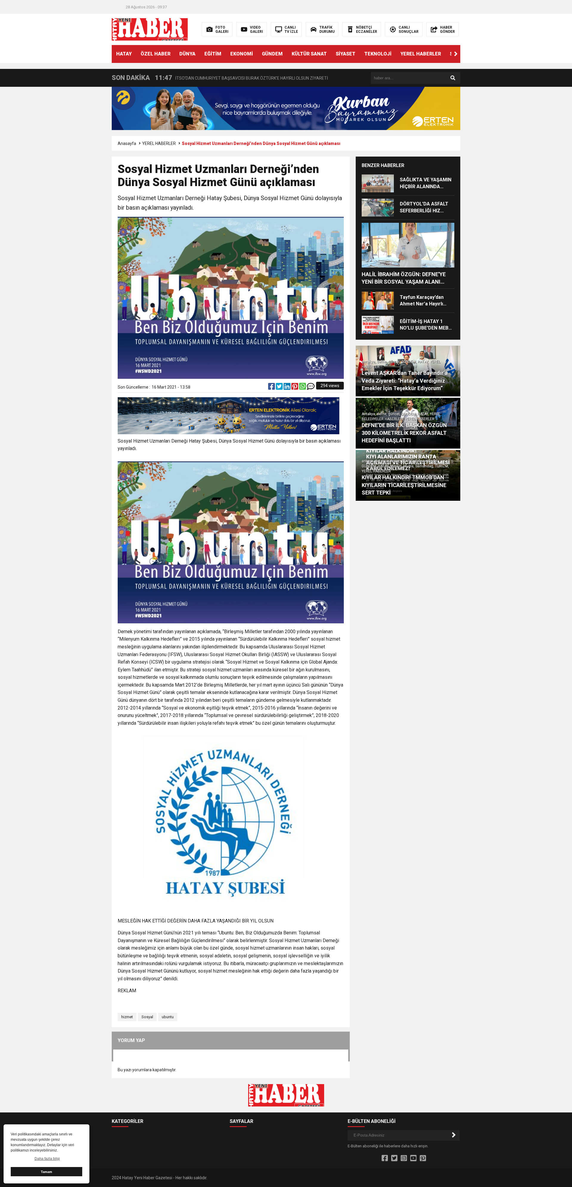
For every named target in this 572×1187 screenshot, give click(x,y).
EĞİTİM (212, 54)
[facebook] (272, 387)
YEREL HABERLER (420, 54)
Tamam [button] (46, 1172)
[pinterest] (295, 387)
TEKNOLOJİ (377, 54)
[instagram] (404, 1158)
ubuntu (168, 1017)
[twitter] (280, 387)
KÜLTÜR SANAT (309, 54)
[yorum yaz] (311, 387)
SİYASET (345, 54)
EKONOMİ (241, 54)
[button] (455, 54)
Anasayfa (127, 143)
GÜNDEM (272, 54)
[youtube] (413, 1158)
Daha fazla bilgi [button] (47, 1159)
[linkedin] (287, 387)
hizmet (127, 1017)
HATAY (124, 54)
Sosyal (147, 1017)
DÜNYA (187, 54)
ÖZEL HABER (155, 54)
